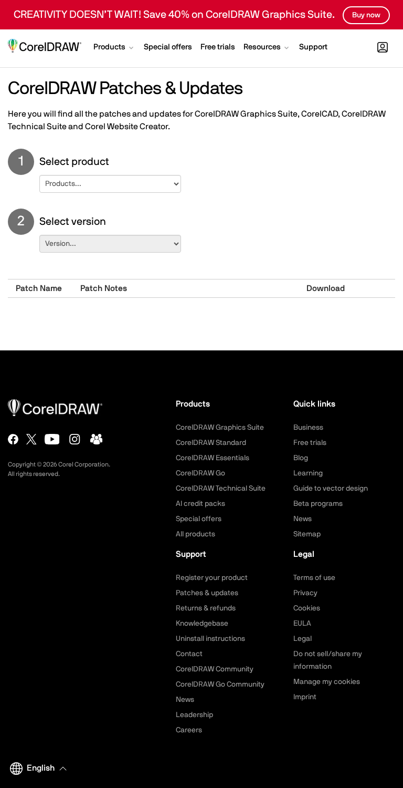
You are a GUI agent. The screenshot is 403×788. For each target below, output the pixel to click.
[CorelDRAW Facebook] (13, 439)
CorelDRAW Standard (211, 443)
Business (308, 427)
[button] (114, 48)
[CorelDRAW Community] (96, 439)
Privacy (305, 593)
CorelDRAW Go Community (220, 684)
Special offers (198, 519)
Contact (189, 654)
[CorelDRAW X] (31, 439)
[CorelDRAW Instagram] (74, 439)
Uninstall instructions (210, 638)
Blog (300, 458)
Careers (189, 730)
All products (195, 534)
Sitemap (307, 534)
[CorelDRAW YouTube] (52, 439)
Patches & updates (207, 593)
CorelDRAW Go (200, 473)
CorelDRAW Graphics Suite (220, 427)
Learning (308, 473)
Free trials (309, 443)
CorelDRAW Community (214, 669)
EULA (302, 623)
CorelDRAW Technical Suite (221, 488)
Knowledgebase (202, 623)
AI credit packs (200, 503)
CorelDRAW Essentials (212, 458)
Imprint (304, 697)
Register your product (212, 578)
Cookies (306, 608)
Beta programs (318, 503)
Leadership (194, 715)
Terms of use (314, 578)
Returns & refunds (206, 608)
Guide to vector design (330, 488)
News (302, 519)
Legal (302, 638)
